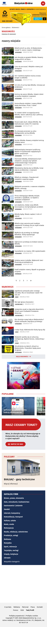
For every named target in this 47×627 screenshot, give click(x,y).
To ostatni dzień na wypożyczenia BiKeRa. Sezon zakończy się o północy (29, 114)
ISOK (22, 610)
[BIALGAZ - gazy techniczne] (23, 468)
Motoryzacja (9, 528)
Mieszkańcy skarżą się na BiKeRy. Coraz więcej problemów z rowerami (29, 169)
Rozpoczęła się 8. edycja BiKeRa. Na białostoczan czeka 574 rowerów (28, 123)
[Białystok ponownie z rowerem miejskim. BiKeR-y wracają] (8, 189)
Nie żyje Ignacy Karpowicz (24, 302)
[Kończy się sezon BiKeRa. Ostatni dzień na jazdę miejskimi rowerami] (8, 97)
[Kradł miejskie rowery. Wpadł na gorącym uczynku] (8, 272)
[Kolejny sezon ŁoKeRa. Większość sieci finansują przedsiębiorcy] (8, 263)
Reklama (7, 539)
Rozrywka (8, 543)
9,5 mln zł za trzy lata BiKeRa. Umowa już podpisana (30, 86)
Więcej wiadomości (22, 356)
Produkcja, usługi (11, 535)
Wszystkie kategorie (12, 562)
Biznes (17, 343)
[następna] (27, 280)
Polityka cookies (32, 616)
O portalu (7, 607)
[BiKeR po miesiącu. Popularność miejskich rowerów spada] (8, 180)
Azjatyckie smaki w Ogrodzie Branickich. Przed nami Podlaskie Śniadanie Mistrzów (29, 311)
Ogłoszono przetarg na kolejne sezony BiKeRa (29, 243)
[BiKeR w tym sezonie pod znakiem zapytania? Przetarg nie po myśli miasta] (8, 226)
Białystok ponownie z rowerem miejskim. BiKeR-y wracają (30, 187)
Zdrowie (7, 558)
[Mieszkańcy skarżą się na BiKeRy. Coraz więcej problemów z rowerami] (8, 171)
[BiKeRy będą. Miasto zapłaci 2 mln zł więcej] (8, 217)
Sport (16, 297)
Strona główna (6, 27)
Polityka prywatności (16, 616)
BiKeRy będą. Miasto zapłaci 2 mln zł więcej (28, 215)
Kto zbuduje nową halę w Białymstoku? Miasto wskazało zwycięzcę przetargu (29, 320)
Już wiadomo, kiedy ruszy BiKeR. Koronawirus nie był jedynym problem (29, 206)
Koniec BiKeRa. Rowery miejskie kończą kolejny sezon (29, 141)
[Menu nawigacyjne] (43, 3)
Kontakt (40, 607)
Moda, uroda (9, 524)
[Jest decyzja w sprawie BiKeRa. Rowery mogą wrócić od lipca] (8, 60)
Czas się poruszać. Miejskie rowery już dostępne (29, 67)
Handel (7, 509)
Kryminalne (18, 273)
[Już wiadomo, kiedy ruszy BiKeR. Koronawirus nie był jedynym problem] (8, 208)
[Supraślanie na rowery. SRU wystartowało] (8, 254)
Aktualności (18, 52)
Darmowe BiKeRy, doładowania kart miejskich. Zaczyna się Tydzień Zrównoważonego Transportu (28, 161)
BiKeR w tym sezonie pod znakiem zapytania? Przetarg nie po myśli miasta (29, 224)
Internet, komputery (12, 513)
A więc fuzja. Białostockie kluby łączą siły (30, 330)
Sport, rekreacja (10, 547)
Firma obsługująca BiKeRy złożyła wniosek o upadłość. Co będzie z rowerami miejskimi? (27, 198)
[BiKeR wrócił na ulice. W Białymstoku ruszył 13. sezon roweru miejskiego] (8, 51)
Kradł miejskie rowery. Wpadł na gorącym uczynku (30, 270)
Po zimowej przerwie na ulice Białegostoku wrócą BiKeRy (25, 132)
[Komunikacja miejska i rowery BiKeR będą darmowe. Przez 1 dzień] (8, 106)
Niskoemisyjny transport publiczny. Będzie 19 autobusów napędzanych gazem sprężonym (28, 151)
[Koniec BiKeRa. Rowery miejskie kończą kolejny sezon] (8, 143)
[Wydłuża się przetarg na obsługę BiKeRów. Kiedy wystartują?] (8, 236)
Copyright (9, 618)
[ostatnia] (31, 280)
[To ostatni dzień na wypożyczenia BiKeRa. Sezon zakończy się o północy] (8, 116)
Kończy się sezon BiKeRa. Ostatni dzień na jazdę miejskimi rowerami (29, 95)
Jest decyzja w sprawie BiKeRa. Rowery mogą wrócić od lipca (29, 58)
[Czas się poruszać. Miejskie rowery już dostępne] (8, 69)
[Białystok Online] (23, 3)
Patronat (25, 607)
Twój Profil (30, 610)
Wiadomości (15, 27)
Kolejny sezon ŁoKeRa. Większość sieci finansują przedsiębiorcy (29, 261)
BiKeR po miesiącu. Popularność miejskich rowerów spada (27, 178)
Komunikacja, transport (13, 517)
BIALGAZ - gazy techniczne (19, 479)
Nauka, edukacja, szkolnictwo (16, 532)
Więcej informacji (11, 484)
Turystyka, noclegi (11, 550)
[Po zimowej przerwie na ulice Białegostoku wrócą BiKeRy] (8, 134)
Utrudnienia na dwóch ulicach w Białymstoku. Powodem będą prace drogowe (28, 348)
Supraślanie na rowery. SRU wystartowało (30, 251)
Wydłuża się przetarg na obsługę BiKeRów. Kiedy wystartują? (27, 234)
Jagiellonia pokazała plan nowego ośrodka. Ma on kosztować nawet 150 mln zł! (28, 293)
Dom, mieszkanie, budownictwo (16, 502)
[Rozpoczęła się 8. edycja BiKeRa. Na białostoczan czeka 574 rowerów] (8, 125)
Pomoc (15, 610)
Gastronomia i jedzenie (13, 506)
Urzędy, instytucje (11, 554)
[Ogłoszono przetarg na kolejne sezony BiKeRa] (8, 245)
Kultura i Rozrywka (19, 304)
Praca (33, 607)
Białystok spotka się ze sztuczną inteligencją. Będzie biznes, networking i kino (29, 339)
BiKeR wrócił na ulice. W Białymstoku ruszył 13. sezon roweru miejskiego (28, 49)
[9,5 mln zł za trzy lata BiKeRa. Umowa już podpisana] (8, 88)
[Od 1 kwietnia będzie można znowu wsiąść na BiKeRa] (8, 79)
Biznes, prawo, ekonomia (14, 498)
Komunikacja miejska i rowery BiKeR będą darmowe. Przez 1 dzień (28, 104)
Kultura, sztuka (10, 521)
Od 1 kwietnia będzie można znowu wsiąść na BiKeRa (28, 77)
